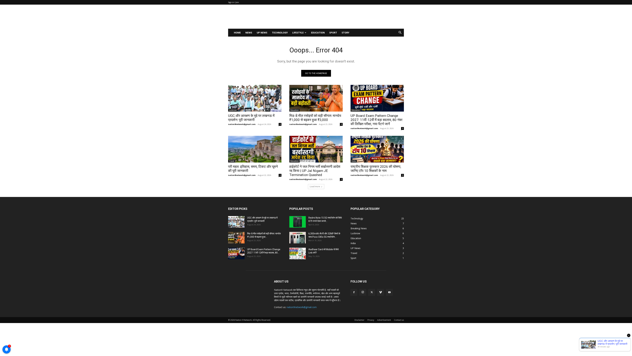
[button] (400, 32)
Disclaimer (359, 320)
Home (237, 32)
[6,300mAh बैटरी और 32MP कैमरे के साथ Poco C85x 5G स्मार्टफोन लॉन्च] (297, 237)
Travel (231, 161)
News (248, 32)
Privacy (371, 320)
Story (345, 32)
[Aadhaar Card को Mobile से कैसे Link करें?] (297, 253)
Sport (333, 32)
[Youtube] (389, 292)
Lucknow (233, 110)
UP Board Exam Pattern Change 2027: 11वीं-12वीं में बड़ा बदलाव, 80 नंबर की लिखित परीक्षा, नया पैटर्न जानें (376, 120)
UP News (262, 32)
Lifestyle (298, 32)
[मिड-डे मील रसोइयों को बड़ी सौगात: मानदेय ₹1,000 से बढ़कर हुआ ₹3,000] (316, 98)
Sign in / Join (233, 2)
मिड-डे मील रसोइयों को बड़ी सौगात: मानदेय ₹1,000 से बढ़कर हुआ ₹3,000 (315, 118)
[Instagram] (362, 292)
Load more (315, 186)
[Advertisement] (344, 16)
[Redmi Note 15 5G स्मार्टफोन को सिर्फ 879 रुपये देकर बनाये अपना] (297, 222)
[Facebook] (354, 292)
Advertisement (384, 320)
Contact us (399, 320)
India (354, 161)
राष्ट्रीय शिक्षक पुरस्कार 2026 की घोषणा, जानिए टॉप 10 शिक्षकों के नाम (376, 169)
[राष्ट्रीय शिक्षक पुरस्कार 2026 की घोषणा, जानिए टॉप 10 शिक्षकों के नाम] (377, 149)
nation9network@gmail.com (241, 124)
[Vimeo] (380, 292)
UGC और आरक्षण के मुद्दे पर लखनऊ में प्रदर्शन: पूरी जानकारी (251, 118)
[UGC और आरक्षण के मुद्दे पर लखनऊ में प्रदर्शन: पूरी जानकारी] (254, 98)
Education (318, 32)
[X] (371, 292)
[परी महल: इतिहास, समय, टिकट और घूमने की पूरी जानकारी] (254, 149)
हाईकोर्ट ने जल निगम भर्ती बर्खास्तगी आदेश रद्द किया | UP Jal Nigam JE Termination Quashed (314, 171)
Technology (280, 32)
